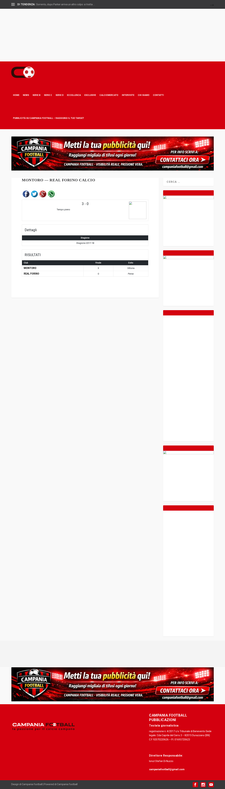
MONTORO (30, 268)
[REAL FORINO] (125, 210)
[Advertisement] (112, 35)
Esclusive (90, 95)
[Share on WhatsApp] (51, 195)
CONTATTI (158, 95)
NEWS (26, 95)
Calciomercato (108, 95)
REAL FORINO (31, 273)
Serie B (36, 95)
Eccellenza (74, 95)
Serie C (48, 95)
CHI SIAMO (143, 95)
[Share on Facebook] (26, 195)
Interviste (128, 95)
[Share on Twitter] (34, 195)
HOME (16, 95)
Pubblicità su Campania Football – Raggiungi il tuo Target (48, 118)
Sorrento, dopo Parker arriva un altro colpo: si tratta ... (65, 4)
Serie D (59, 95)
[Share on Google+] (43, 195)
